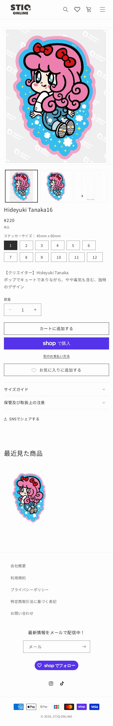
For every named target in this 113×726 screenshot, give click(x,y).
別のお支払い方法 (56, 356)
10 (58, 257)
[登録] (84, 646)
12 (95, 257)
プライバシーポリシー (30, 589)
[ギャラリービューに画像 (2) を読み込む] (56, 186)
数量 (7, 299)
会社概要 (18, 565)
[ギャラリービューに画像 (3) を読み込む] (91, 186)
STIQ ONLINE (62, 716)
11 (76, 257)
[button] (65, 9)
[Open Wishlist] (77, 9)
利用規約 (18, 577)
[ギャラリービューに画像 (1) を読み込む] (21, 186)
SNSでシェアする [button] (24, 418)
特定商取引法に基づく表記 (33, 601)
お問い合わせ (22, 613)
